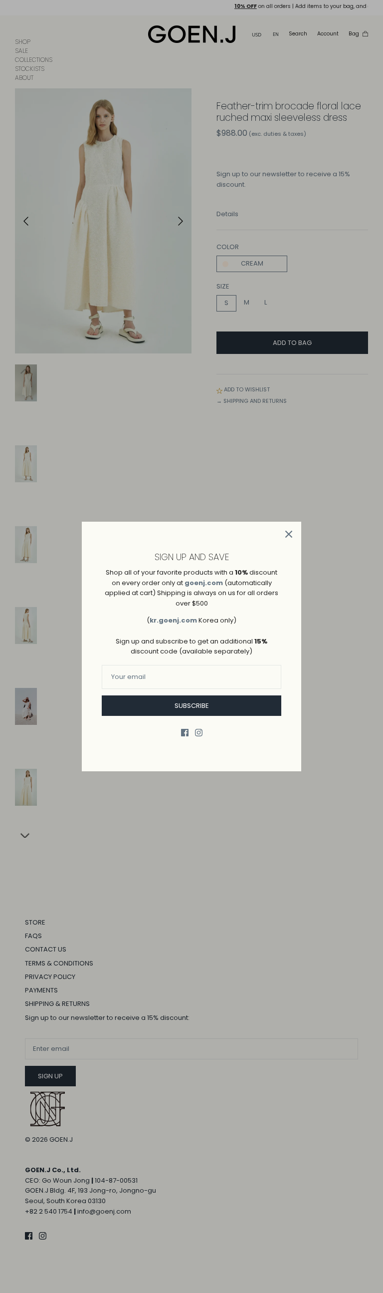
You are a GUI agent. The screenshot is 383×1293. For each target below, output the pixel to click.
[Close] (289, 534)
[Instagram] (198, 732)
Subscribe (192, 705)
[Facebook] (185, 732)
